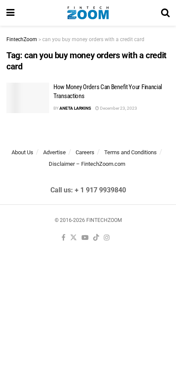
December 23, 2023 (118, 108)
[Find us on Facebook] (63, 238)
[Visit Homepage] (88, 12)
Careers (85, 152)
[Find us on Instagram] (107, 238)
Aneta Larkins (75, 108)
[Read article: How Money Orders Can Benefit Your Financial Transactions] (27, 98)
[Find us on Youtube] (85, 238)
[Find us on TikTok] (96, 238)
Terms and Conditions (130, 152)
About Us (22, 152)
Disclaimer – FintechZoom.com (87, 164)
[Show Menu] (10, 13)
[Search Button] (165, 13)
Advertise (54, 152)
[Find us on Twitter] (73, 238)
